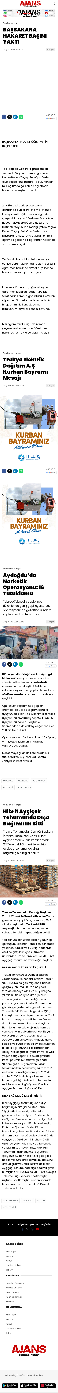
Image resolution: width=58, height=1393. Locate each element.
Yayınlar (10, 1301)
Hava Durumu (13, 1292)
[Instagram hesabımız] (32, 1229)
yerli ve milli (10, 1207)
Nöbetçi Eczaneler (15, 1283)
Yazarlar (10, 1256)
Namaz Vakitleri (14, 1287)
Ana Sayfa (11, 1251)
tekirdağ (9, 787)
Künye (9, 1260)
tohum (42, 1200)
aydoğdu (9, 781)
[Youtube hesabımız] (37, 1229)
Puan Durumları (14, 1296)
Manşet (50, 49)
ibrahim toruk (11, 1200)
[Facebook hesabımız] (23, 1229)
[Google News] (51, 118)
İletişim (9, 1269)
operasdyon (39, 781)
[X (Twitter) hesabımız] (27, 1229)
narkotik (23, 781)
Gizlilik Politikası (13, 1265)
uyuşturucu (25, 787)
